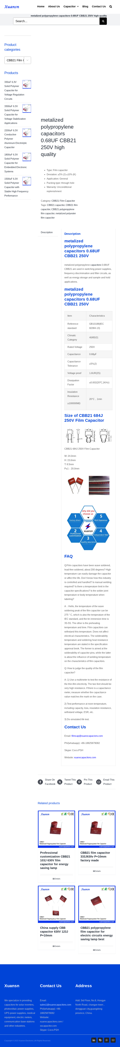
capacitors (95, 265)
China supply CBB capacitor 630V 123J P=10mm (54, 931)
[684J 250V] (56, 71)
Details (57, 879)
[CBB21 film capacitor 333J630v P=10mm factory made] (96, 829)
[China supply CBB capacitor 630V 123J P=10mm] (56, 904)
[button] (110, 6)
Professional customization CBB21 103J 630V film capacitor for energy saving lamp (55, 860)
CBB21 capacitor (56, 205)
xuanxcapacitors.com (85, 757)
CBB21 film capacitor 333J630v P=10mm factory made (95, 856)
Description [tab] (47, 232)
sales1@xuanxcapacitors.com (55, 1004)
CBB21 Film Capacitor (63, 201)
